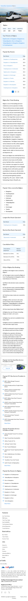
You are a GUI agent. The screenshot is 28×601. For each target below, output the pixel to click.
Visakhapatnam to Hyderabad (11, 68)
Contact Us (4, 547)
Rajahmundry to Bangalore (10, 72)
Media (3, 557)
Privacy (14, 598)
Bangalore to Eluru (9, 498)
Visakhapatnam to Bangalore (11, 87)
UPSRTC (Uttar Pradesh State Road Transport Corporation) (13, 403)
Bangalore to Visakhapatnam (11, 59)
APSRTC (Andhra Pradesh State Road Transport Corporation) (13, 411)
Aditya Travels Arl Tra (10, 441)
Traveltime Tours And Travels (12, 460)
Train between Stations (7, 524)
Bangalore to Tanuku (9, 78)
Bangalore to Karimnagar (10, 75)
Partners (4, 551)
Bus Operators (8, 5)
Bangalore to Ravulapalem (10, 84)
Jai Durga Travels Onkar (10, 444)
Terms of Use (23, 596)
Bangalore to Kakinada (9, 81)
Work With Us (5, 555)
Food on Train (5, 538)
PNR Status (4, 518)
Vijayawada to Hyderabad (10, 237)
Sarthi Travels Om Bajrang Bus (12, 462)
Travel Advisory (6, 528)
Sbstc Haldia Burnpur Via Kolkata (13, 454)
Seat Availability (6, 522)
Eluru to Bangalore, (17, 41)
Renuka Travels (8, 457)
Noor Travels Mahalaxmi (10, 447)
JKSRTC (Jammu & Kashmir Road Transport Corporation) (12, 390)
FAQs (3, 549)
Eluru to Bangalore (8, 65)
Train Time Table (6, 520)
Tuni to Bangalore (9, 501)
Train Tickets (5, 536)
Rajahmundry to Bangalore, (10, 38)
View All (8, 368)
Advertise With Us (6, 553)
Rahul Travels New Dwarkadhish (12, 438)
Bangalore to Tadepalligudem (11, 62)
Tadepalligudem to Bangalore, (11, 43)
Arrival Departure (6, 526)
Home (2, 5)
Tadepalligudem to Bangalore (12, 477)
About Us (4, 545)
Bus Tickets (5, 534)
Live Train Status (6, 516)
